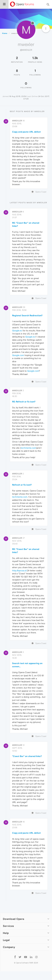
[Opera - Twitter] (20, 956)
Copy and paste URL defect (26, 132)
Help (6, 932)
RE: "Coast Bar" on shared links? (25, 224)
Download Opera (13, 918)
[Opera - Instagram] (36, 956)
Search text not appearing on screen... (27, 665)
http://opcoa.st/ (19, 570)
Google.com (18, 355)
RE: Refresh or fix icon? (23, 401)
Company (9, 947)
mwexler (17, 120)
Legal (6, 940)
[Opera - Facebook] (15, 957)
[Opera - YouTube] (25, 956)
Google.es (17, 330)
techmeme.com (28, 448)
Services (8, 925)
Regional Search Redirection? (27, 315)
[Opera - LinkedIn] (31, 956)
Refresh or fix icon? (22, 485)
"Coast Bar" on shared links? (27, 756)
